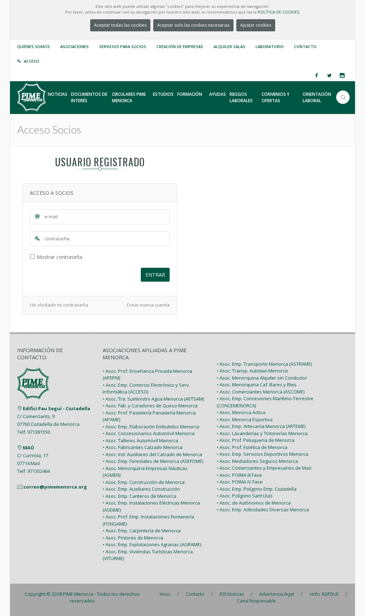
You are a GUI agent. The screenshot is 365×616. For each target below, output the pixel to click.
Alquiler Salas (229, 46)
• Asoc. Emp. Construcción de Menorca (144, 482)
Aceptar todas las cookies (120, 25)
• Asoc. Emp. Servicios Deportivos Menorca (262, 454)
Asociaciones (74, 46)
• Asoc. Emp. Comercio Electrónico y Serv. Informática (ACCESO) (146, 388)
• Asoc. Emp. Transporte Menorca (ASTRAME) (264, 364)
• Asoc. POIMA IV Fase (240, 482)
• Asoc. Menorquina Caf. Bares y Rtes (257, 384)
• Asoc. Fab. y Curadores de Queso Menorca (150, 405)
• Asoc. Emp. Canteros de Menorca (139, 496)
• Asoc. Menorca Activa (241, 412)
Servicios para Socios (122, 46)
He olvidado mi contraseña (59, 305)
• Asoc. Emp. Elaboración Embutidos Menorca (151, 426)
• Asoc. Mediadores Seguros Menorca (257, 461)
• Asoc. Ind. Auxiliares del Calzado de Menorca (152, 454)
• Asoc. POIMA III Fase (239, 475)
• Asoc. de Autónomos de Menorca (254, 503)
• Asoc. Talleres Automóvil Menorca (140, 440)
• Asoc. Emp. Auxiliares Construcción (141, 489)
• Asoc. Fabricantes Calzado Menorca (142, 447)
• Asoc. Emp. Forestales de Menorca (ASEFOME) (153, 461)
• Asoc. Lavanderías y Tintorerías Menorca (262, 433)
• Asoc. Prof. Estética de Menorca (252, 447)
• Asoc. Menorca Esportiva (245, 419)
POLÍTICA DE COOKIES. (279, 12)
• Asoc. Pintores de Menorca (133, 537)
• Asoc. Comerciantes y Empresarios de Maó (264, 468)
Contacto (305, 46)
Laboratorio (270, 46)
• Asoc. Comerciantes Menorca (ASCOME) (260, 391)
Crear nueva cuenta (148, 305)
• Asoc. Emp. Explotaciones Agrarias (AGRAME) (152, 544)
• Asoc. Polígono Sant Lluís (245, 495)
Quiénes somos (33, 46)
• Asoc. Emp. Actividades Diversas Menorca (263, 509)
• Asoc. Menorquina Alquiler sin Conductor (262, 378)
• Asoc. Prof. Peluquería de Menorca (255, 440)
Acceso (31, 61)
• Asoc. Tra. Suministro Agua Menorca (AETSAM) (153, 399)
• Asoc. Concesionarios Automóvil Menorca (149, 433)
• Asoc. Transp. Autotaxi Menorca (252, 370)
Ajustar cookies (255, 25)
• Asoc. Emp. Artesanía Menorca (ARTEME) (261, 426)
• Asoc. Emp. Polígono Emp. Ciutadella (257, 489)
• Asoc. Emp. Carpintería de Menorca (142, 530)
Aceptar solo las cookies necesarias (193, 25)
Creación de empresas (179, 46)
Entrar (155, 274)
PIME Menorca (78, 594)
